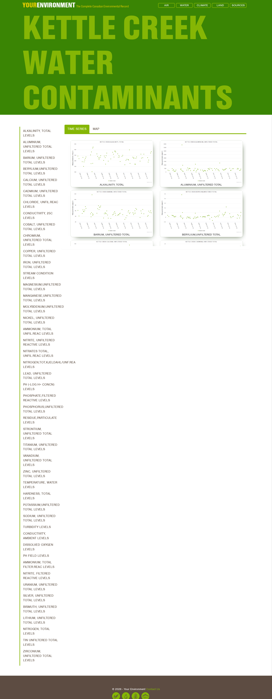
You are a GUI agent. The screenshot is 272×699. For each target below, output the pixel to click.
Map (96, 129)
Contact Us (153, 689)
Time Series (77, 129)
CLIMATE (202, 5)
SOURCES (238, 5)
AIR (166, 5)
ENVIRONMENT (49, 5)
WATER (184, 5)
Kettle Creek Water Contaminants (128, 62)
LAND (220, 5)
